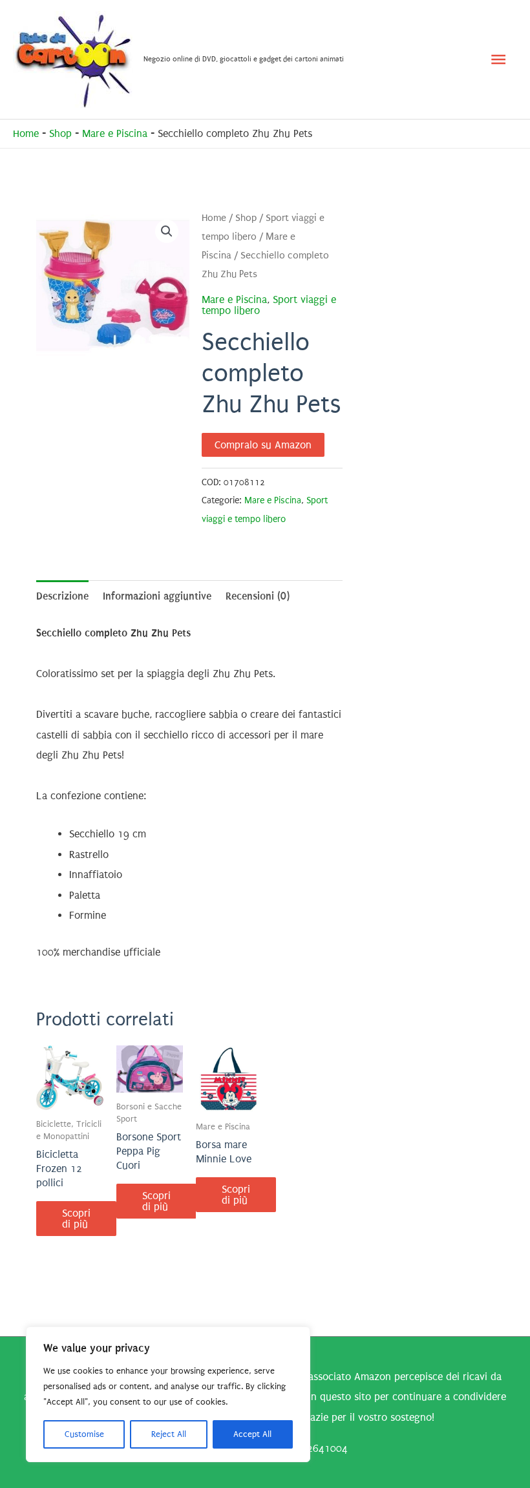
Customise (84, 1434)
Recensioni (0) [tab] (258, 596)
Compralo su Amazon (263, 445)
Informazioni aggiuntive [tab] (157, 596)
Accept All (252, 1434)
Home (26, 133)
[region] (168, 1394)
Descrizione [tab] (62, 596)
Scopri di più (76, 1218)
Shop (60, 133)
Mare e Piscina (114, 133)
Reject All (168, 1434)
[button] (166, 231)
